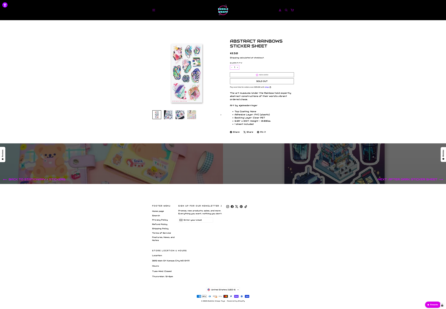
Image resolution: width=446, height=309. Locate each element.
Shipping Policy (160, 228)
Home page (158, 211)
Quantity (236, 63)
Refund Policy (159, 224)
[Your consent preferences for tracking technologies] (442, 305)
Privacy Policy (160, 220)
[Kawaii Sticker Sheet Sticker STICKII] (156, 114)
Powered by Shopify (236, 301)
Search (156, 215)
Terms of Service (161, 233)
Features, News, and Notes (163, 238)
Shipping (234, 58)
